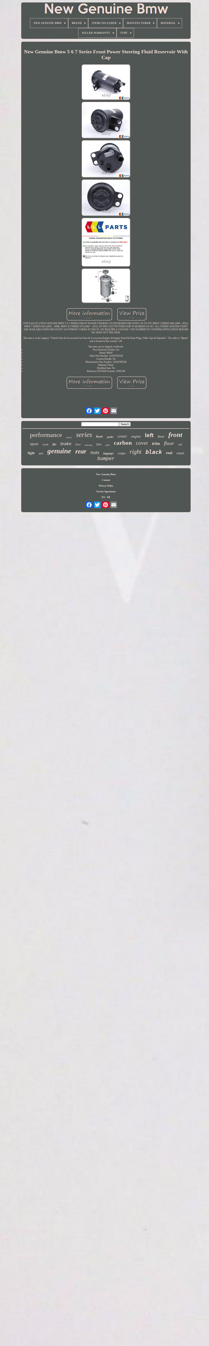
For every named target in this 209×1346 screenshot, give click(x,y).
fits (54, 444)
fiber (78, 444)
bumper (106, 458)
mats (94, 452)
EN (103, 497)
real (169, 453)
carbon (123, 442)
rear (80, 451)
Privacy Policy (106, 485)
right (135, 451)
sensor (69, 437)
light (31, 453)
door (161, 436)
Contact (106, 480)
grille (108, 445)
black (154, 452)
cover (142, 443)
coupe (122, 453)
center (122, 436)
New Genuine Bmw (106, 474)
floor (169, 443)
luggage (108, 453)
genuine (59, 451)
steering (88, 445)
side (180, 444)
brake (65, 443)
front (175, 434)
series (84, 434)
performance (46, 434)
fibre (98, 444)
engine (136, 436)
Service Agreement (106, 491)
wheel (180, 453)
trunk (45, 444)
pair (41, 453)
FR (108, 497)
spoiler (110, 437)
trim (156, 443)
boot (99, 436)
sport (34, 443)
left (149, 435)
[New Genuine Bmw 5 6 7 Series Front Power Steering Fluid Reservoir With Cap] (105, 82)
